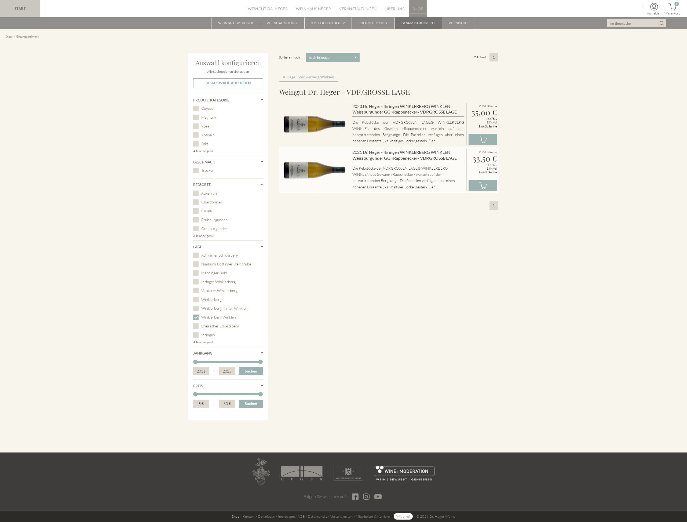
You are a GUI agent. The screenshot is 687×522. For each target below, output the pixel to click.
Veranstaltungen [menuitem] (358, 8)
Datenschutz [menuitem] (317, 516)
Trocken (207, 170)
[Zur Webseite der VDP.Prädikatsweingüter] (348, 473)
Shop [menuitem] (418, 8)
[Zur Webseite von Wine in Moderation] (404, 473)
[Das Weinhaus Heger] (302, 473)
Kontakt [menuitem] (249, 516)
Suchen (251, 371)
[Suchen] (661, 23)
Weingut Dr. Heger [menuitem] (268, 8)
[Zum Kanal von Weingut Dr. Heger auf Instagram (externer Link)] (378, 496)
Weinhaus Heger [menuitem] (313, 8)
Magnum (208, 117)
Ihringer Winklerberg (218, 281)
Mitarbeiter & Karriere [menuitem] (373, 516)
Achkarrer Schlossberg (219, 255)
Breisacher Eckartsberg (220, 326)
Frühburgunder (214, 219)
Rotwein (208, 135)
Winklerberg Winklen (218, 317)
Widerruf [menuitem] (403, 516)
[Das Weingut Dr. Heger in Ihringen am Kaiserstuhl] (261, 471)
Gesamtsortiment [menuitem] (418, 23)
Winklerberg (211, 299)
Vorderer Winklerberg (219, 290)
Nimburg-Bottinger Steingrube (226, 264)
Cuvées (207, 108)
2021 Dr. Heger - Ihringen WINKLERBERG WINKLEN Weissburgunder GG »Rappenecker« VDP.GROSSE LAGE (404, 154)
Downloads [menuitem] (266, 516)
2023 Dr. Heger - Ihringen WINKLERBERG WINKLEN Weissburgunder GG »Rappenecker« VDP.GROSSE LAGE (404, 109)
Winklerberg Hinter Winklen (224, 308)
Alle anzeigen (202, 151)
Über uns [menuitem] (394, 8)
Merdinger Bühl (214, 273)
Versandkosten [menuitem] (341, 516)
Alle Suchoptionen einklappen (228, 72)
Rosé (205, 126)
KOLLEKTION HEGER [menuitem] (328, 23)
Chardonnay (211, 202)
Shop (8, 36)
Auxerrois (209, 193)
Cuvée (206, 211)
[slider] (195, 362)
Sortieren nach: (290, 57)
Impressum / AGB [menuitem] (291, 516)
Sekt (204, 143)
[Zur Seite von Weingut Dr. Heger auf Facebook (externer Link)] (355, 497)
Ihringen (208, 335)
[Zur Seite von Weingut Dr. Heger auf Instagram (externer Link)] (366, 497)
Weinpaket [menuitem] (459, 23)
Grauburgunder (214, 228)
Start (20, 8)
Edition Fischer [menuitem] (373, 23)
